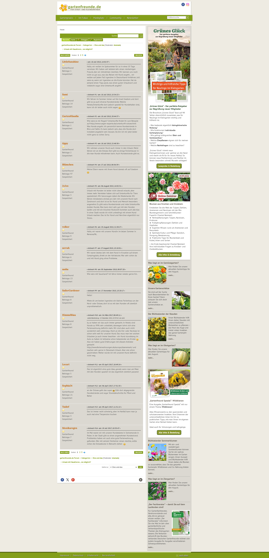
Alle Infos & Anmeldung (169, 254)
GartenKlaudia (70, 116)
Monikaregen (69, 428)
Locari (65, 364)
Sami (65, 94)
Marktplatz (98, 17)
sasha (65, 269)
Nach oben (65, 452)
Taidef (65, 406)
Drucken (138, 55)
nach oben (183, 555)
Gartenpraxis (66, 17)
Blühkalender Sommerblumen (162, 440)
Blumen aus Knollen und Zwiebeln (166, 203)
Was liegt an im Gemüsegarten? (163, 262)
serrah (65, 247)
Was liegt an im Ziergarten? (161, 478)
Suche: (114, 35)
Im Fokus (83, 17)
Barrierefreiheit (108, 555)
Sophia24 (67, 385)
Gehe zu (105, 467)
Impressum (64, 555)
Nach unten (65, 55)
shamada (117, 45)
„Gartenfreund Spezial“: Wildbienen (166, 400)
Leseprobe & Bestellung (169, 166)
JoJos (65, 185)
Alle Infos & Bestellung (169, 432)
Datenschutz (78, 555)
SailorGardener (71, 290)
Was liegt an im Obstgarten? (162, 345)
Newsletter (132, 17)
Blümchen (67, 164)
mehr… (171, 275)
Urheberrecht (92, 555)
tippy (65, 143)
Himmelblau (69, 314)
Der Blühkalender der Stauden (162, 313)
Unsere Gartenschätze (158, 288)
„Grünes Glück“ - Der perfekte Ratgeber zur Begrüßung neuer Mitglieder (168, 107)
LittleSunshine (70, 61)
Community (115, 17)
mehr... (151, 547)
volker (65, 226)
